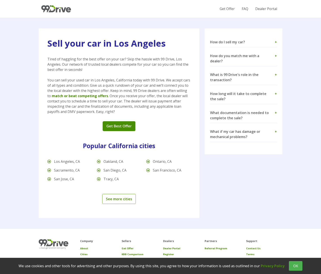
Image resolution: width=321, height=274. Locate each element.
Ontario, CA (162, 161)
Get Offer (227, 8)
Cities (84, 254)
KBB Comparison (132, 254)
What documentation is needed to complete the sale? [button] (243, 115)
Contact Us (253, 248)
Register (168, 254)
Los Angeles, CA (66, 161)
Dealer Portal (266, 8)
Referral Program (216, 248)
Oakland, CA (113, 161)
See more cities (119, 199)
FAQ (245, 8)
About (84, 248)
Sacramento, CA (66, 170)
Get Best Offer (119, 126)
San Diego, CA (114, 170)
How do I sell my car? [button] (243, 42)
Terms (250, 254)
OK (295, 265)
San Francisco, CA (166, 170)
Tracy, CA (111, 179)
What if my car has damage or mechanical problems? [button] (243, 134)
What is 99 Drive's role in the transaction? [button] (243, 77)
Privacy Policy (273, 265)
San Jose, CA (63, 179)
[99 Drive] (56, 9)
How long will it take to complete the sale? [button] (243, 96)
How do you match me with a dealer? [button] (243, 58)
